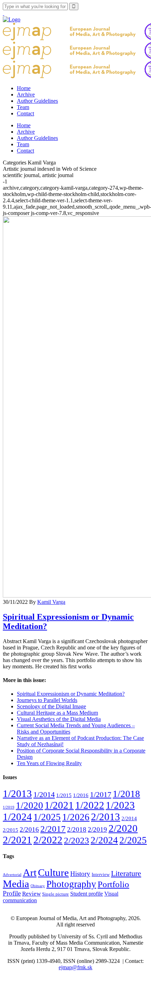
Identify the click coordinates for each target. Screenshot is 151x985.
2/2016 (29, 829)
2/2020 (123, 828)
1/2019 (8, 807)
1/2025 (47, 817)
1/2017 (100, 794)
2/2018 (76, 829)
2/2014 (129, 818)
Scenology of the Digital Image (51, 706)
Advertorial (12, 875)
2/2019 (97, 829)
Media (16, 883)
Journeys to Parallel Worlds (47, 700)
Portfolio (113, 884)
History (80, 873)
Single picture (55, 894)
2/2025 (133, 840)
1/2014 (44, 794)
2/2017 (53, 829)
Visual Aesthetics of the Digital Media (59, 719)
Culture (53, 872)
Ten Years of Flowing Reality (49, 763)
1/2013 (17, 793)
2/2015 (10, 830)
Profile (12, 893)
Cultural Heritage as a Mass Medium (57, 713)
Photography (71, 884)
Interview (101, 874)
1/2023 (120, 805)
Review (31, 893)
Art (30, 872)
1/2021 (59, 805)
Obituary (38, 886)
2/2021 (17, 839)
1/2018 (126, 794)
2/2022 (48, 839)
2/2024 (104, 840)
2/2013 (105, 816)
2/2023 (76, 840)
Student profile (86, 894)
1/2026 (76, 817)
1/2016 (80, 795)
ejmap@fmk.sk (75, 967)
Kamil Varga (51, 602)
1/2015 (64, 795)
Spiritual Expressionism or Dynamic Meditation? (71, 694)
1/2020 (29, 805)
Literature (126, 873)
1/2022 (89, 805)
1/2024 (17, 816)
